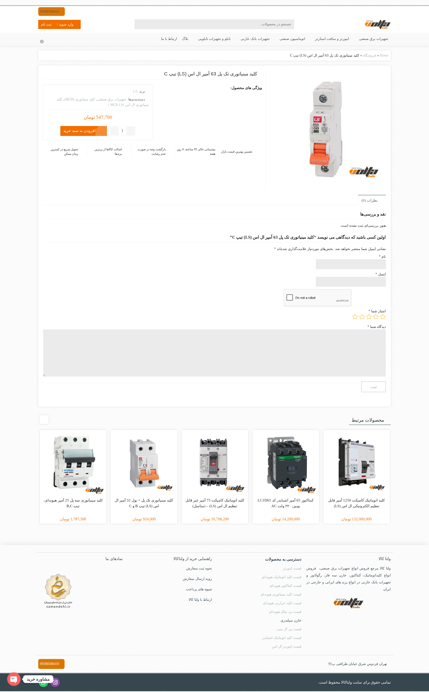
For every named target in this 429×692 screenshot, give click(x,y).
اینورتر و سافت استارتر (335, 38)
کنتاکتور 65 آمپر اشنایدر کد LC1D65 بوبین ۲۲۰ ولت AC (285, 503)
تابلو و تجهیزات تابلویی (225, 38)
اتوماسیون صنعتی (299, 38)
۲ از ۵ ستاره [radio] (376, 317)
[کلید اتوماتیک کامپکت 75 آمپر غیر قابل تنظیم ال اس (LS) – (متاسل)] (215, 464)
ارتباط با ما (182, 38)
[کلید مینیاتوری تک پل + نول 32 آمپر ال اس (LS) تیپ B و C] (144, 464)
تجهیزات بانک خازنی (264, 38)
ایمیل (381, 274)
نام (382, 256)
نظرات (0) (368, 201)
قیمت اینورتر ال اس (287, 647)
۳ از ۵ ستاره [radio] (369, 317)
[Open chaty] (14, 679)
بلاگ (197, 38)
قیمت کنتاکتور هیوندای (285, 586)
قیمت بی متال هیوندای (285, 612)
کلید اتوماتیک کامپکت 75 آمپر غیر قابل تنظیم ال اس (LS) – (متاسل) (215, 503)
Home (383, 55)
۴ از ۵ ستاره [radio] (362, 317)
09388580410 (50, 11)
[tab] (371, 200)
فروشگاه (369, 55)
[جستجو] (139, 24)
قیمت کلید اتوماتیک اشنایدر (282, 638)
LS (135, 91)
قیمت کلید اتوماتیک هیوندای (281, 577)
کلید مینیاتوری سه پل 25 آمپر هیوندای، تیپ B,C (73, 503)
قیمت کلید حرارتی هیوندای (282, 603)
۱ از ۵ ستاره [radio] (383, 317)
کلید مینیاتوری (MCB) (79, 99)
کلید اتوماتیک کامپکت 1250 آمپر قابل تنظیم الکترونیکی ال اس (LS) (356, 503)
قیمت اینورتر (292, 569)
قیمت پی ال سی (289, 629)
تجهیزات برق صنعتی (373, 38)
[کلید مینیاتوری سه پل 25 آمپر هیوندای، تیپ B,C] (73, 464)
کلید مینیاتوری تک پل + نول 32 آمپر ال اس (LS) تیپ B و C (143, 503)
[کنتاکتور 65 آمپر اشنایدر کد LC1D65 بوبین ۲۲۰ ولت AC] (286, 464)
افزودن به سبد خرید (78, 130)
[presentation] (44, 420)
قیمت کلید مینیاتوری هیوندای (280, 595)
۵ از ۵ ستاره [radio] (355, 317)
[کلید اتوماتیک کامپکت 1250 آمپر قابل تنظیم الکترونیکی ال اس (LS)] (357, 464)
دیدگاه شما (377, 326)
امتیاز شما (378, 311)
